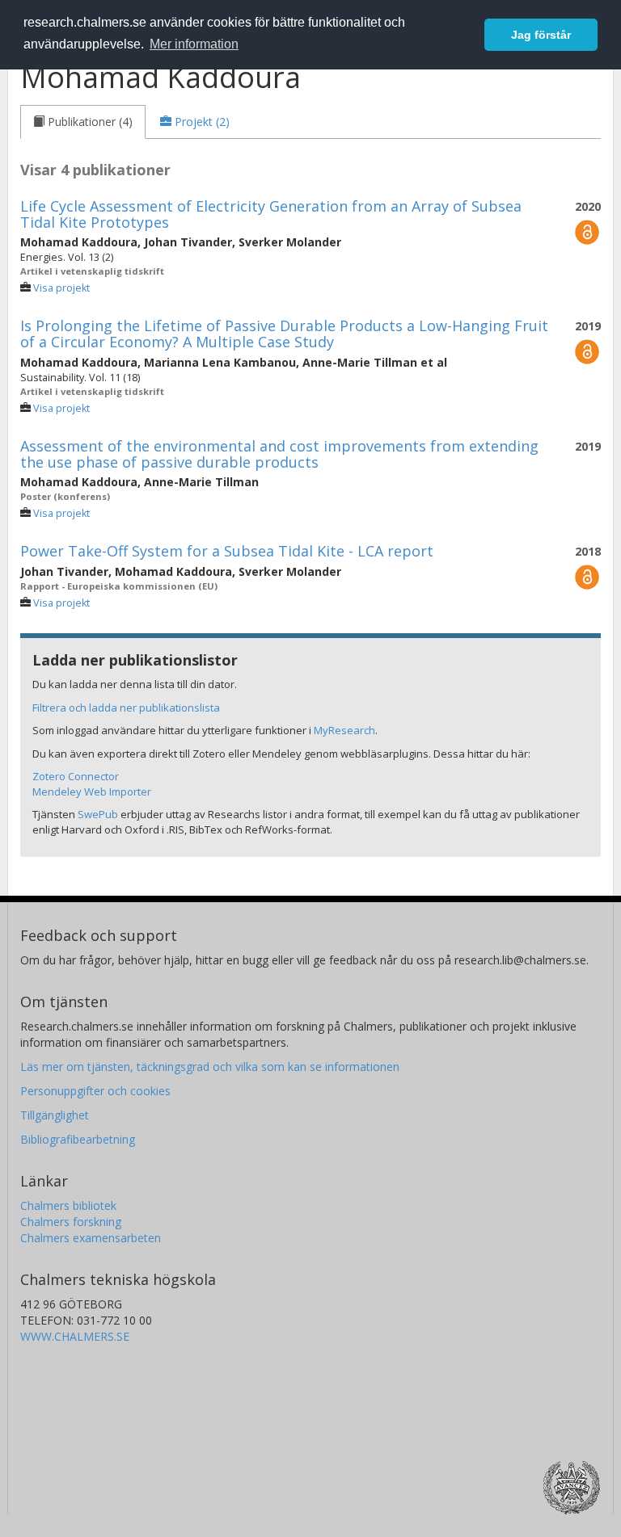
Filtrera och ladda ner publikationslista (126, 707)
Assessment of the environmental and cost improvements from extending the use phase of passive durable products (279, 454)
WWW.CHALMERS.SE (74, 1336)
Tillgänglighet (54, 1115)
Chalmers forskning (70, 1221)
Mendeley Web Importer (91, 791)
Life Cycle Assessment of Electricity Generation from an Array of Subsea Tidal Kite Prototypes (271, 214)
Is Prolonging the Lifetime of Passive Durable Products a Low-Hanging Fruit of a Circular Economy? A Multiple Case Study (284, 333)
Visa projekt (61, 288)
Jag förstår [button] (541, 34)
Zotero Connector (75, 776)
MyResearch (344, 730)
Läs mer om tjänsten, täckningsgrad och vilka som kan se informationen (209, 1066)
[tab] (83, 122)
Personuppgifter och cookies (95, 1090)
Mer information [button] (194, 44)
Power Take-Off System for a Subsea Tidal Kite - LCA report (226, 551)
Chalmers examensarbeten (90, 1237)
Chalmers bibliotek (68, 1205)
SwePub (98, 814)
